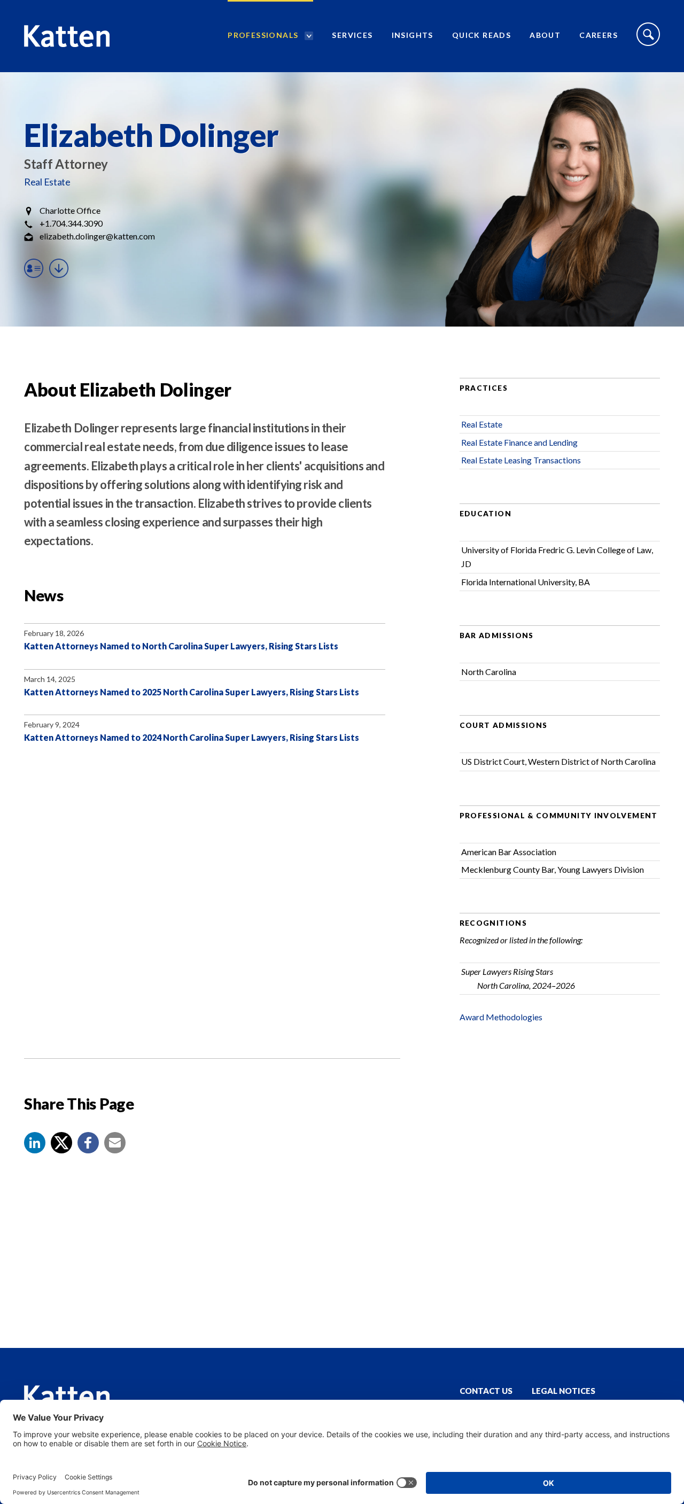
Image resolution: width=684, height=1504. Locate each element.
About (545, 35)
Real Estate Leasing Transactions (521, 460)
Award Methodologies (501, 1017)
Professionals (263, 35)
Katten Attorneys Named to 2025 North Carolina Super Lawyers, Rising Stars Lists (191, 692)
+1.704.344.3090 (71, 223)
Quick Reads (481, 35)
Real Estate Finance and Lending (519, 442)
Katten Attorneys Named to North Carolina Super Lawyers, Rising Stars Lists (181, 646)
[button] (34, 1142)
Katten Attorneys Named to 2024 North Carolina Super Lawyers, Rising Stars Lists (191, 737)
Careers (598, 35)
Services (352, 35)
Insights (412, 35)
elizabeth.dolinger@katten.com (97, 236)
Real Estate (47, 182)
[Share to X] (61, 1142)
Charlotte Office (70, 210)
